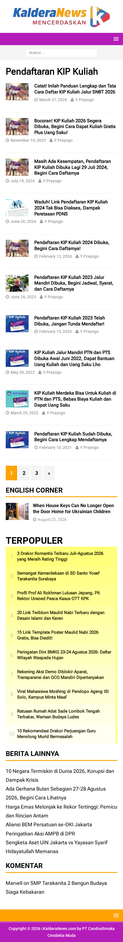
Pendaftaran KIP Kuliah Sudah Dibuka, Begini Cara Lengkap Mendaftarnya (73, 437)
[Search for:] (61, 52)
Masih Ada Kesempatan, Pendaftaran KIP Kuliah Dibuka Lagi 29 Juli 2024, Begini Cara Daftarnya (72, 167)
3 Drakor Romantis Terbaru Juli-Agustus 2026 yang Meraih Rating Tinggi (60, 556)
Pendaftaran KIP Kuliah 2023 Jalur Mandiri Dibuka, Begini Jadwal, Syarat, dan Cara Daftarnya (74, 283)
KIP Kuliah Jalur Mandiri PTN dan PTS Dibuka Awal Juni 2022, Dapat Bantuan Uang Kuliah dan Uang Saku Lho (74, 358)
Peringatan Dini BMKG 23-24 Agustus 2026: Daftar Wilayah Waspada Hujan (64, 654)
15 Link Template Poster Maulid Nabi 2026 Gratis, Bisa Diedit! (57, 635)
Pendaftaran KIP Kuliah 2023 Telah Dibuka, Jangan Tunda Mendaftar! (69, 321)
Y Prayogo (84, 99)
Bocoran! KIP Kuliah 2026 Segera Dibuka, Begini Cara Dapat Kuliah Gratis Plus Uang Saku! (75, 126)
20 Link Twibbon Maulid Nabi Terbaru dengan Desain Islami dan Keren (60, 615)
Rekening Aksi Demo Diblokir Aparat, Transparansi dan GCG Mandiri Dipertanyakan (60, 674)
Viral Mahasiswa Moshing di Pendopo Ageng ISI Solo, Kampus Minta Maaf (63, 694)
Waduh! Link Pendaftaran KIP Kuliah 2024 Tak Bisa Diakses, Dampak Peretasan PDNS (71, 208)
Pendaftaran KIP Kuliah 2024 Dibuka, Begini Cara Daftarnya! (72, 245)
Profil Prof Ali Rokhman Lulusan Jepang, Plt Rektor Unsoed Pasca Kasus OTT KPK (58, 595)
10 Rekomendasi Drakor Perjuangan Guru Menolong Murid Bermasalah (56, 733)
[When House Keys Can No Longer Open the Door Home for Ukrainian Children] (17, 516)
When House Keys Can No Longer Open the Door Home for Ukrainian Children (73, 508)
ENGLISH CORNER (34, 490)
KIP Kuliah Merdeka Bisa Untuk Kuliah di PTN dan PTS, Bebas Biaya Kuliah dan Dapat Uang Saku (75, 399)
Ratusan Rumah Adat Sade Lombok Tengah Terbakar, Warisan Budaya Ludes (58, 714)
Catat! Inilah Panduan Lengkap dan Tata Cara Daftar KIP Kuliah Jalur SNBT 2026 (75, 89)
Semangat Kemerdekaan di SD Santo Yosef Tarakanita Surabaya (58, 576)
